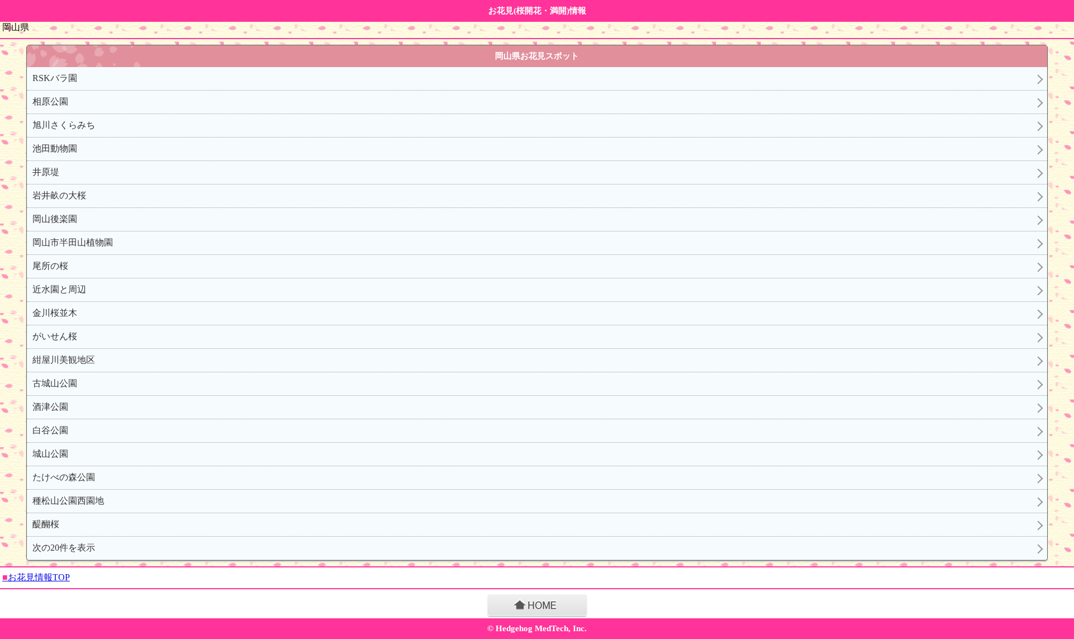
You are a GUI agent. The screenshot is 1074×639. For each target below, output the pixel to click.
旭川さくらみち (63, 125)
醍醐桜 (45, 524)
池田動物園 (54, 148)
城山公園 (50, 453)
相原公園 (50, 101)
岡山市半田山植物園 (72, 242)
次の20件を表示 (63, 547)
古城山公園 (54, 383)
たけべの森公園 (63, 477)
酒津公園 (50, 406)
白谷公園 (50, 430)
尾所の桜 (50, 266)
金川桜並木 (54, 313)
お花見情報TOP (36, 577)
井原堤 (45, 172)
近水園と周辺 (59, 289)
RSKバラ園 (54, 78)
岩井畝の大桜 (59, 195)
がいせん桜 (54, 336)
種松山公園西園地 (68, 500)
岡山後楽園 (54, 219)
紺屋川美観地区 (63, 360)
